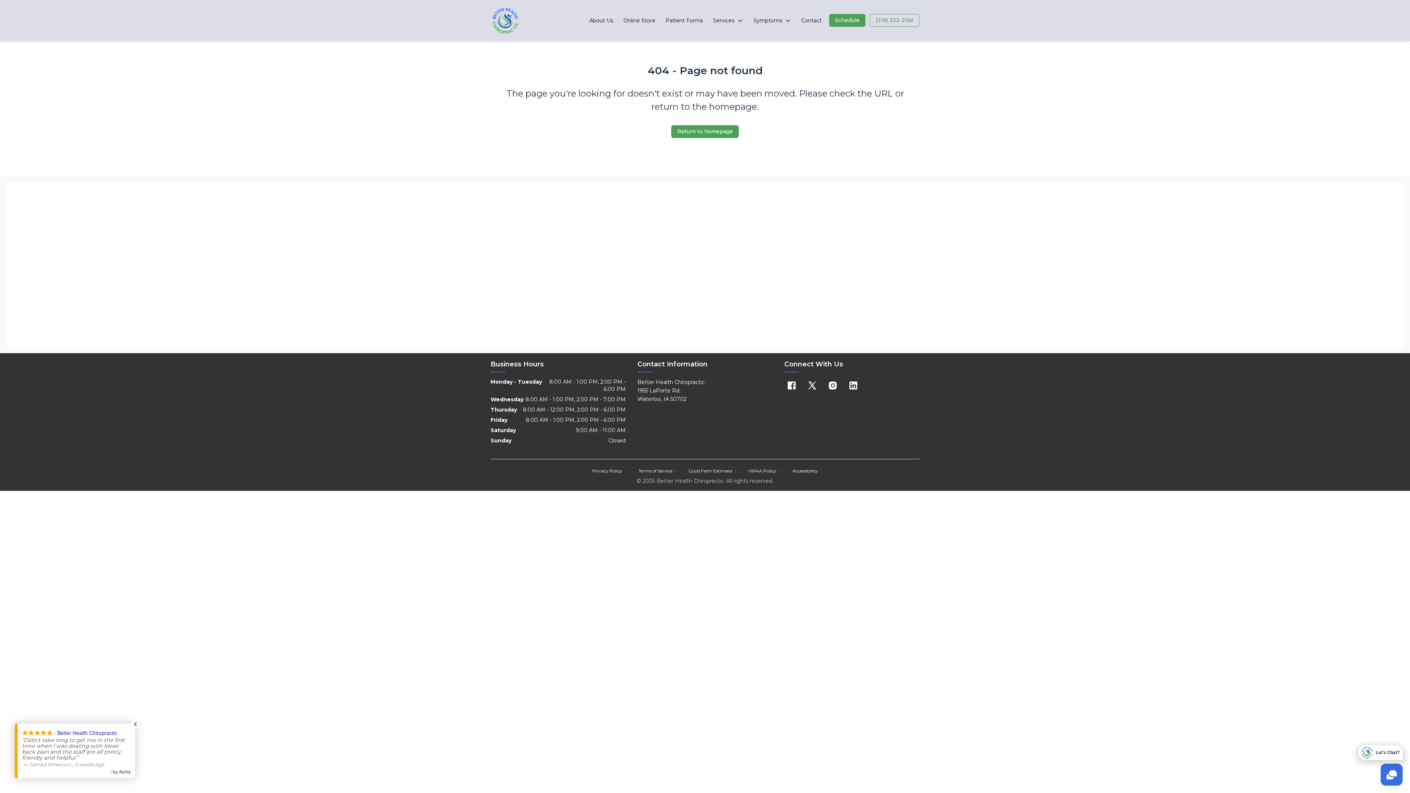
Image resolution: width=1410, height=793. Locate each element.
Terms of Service (658, 471)
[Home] (505, 20)
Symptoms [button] (767, 20)
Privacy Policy (609, 471)
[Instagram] (832, 385)
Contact (811, 20)
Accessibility (805, 471)
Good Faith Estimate (712, 471)
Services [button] (723, 20)
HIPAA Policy (764, 471)
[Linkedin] (853, 385)
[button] (847, 20)
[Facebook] (791, 385)
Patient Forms (684, 20)
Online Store (639, 20)
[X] (812, 385)
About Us (601, 20)
